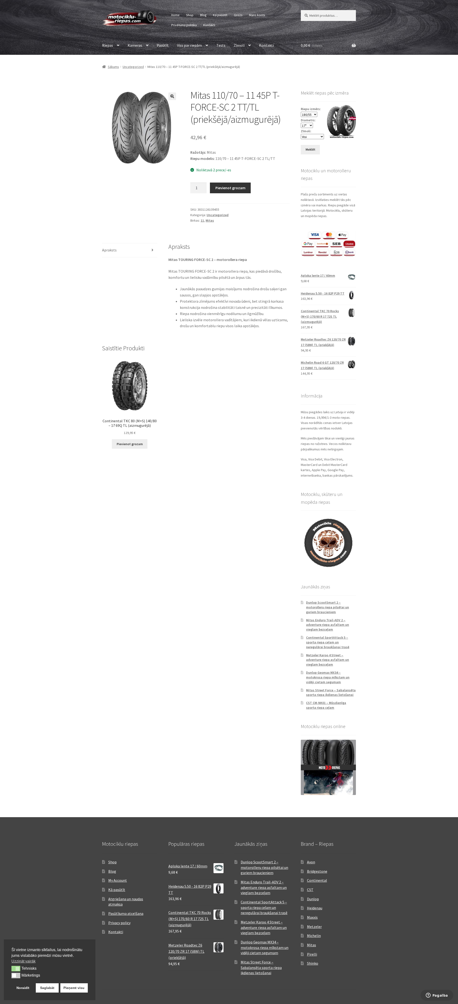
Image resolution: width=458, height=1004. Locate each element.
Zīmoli (239, 45)
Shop (189, 15)
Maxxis (312, 917)
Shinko (312, 963)
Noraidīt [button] (22, 988)
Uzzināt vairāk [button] (23, 961)
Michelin (314, 935)
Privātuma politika (184, 25)
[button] (172, 96)
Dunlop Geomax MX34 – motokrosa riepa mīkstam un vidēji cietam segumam (327, 677)
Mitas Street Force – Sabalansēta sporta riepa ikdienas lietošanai (331, 692)
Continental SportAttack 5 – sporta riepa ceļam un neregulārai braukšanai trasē (327, 642)
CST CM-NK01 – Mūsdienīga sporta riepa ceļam (326, 705)
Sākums (113, 67)
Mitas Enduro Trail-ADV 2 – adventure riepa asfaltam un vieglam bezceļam (327, 625)
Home (175, 15)
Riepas (107, 45)
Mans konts (257, 15)
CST (310, 889)
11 (202, 220)
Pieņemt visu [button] (73, 988)
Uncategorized (133, 67)
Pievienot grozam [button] (130, 444)
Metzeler (314, 926)
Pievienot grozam (230, 187)
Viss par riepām (189, 45)
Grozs (238, 15)
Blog (203, 15)
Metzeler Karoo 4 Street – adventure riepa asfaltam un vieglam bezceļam (327, 660)
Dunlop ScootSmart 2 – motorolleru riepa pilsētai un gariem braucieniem (327, 607)
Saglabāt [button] (47, 988)
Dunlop (313, 899)
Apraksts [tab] (109, 250)
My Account (117, 880)
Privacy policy (119, 922)
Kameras (135, 45)
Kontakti (209, 25)
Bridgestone (317, 871)
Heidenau (314, 908)
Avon (311, 862)
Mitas (210, 220)
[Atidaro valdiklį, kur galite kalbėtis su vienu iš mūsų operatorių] (436, 996)
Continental (317, 880)
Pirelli (312, 954)
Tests (220, 45)
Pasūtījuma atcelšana (125, 913)
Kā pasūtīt (220, 15)
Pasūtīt (163, 45)
